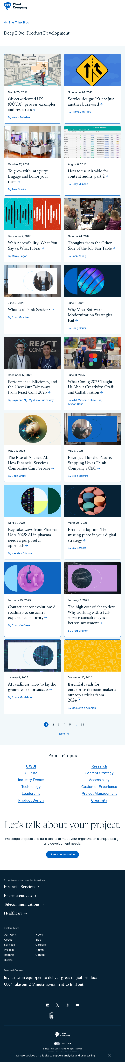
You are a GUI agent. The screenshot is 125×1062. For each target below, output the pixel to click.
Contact (40, 954)
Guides (8, 960)
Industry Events (31, 780)
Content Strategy (99, 773)
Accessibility (99, 780)
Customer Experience (99, 786)
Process (9, 949)
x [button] (109, 1055)
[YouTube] (77, 1005)
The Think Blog (18, 22)
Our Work (10, 934)
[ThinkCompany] (16, 6)
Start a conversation (62, 854)
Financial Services (19, 887)
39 (82, 724)
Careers (40, 944)
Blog (38, 939)
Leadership (31, 793)
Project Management (99, 793)
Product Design (31, 800)
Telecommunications (22, 905)
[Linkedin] (47, 1005)
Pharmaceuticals (18, 896)
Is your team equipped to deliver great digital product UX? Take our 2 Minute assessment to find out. (50, 981)
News (39, 934)
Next (62, 733)
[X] (57, 1005)
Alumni (39, 949)
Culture (31, 773)
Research (99, 766)
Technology (31, 786)
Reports (9, 954)
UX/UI (31, 766)
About (8, 939)
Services (9, 944)
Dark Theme (66, 1043)
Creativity (99, 800)
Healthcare (13, 913)
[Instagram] (67, 1005)
